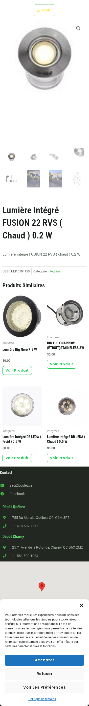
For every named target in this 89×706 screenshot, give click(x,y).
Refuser (45, 673)
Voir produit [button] (17, 457)
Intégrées (54, 271)
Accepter (44, 660)
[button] (81, 605)
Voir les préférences (44, 687)
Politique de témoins (42, 699)
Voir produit (17, 370)
